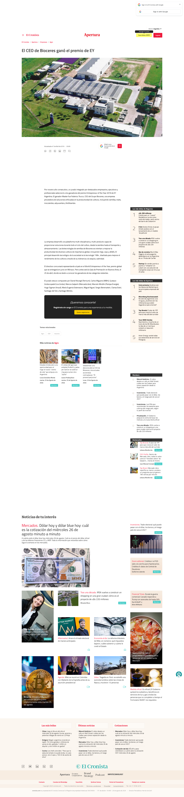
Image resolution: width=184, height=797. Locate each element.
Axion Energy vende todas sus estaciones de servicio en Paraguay (149, 338)
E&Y (49, 333)
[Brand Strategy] (88, 775)
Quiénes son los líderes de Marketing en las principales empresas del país (149, 288)
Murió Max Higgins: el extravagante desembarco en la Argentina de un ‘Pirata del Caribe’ (149, 255)
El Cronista (25, 42)
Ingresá (157, 35)
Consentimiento (118, 786)
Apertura (35, 42)
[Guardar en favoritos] (120, 146)
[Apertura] (65, 775)
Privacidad (107, 786)
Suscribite (79, 782)
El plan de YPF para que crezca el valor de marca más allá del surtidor (148, 312)
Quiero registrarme (83, 312)
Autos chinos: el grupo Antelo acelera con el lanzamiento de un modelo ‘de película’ (149, 230)
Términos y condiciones (93, 786)
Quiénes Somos (96, 782)
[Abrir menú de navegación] (23, 35)
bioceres (57, 333)
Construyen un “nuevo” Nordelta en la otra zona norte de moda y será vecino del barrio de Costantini (149, 217)
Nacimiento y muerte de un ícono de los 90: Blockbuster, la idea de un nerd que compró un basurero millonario (149, 325)
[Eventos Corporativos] (77, 775)
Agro (51, 42)
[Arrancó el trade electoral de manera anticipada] (74, 626)
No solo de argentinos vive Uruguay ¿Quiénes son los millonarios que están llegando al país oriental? (148, 301)
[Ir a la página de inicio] (32, 35)
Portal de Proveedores (116, 782)
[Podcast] (100, 775)
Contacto (42, 782)
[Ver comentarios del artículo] (69, 151)
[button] (179, 674)
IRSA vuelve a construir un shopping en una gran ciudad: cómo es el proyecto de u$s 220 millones (149, 242)
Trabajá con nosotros (138, 782)
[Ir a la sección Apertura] (92, 35)
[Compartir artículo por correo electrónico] (64, 151)
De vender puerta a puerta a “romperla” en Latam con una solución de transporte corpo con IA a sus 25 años (149, 268)
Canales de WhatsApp (60, 782)
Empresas (43, 42)
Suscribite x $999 (144, 35)
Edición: (154, 29)
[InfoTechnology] (115, 775)
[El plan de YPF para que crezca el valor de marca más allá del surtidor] (134, 445)
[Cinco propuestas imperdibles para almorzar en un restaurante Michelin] (146, 638)
